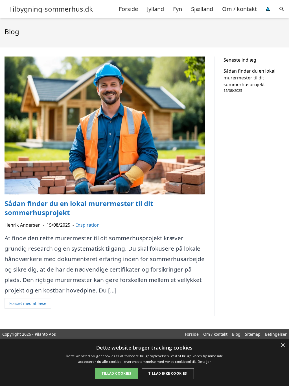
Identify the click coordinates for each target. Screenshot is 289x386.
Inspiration (88, 225)
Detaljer (204, 361)
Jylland (155, 9)
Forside (128, 9)
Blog (236, 334)
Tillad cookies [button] (116, 373)
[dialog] (144, 362)
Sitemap (252, 334)
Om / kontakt (239, 9)
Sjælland (202, 9)
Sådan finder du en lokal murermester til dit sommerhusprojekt (249, 78)
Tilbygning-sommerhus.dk (51, 9)
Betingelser (276, 334)
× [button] (283, 345)
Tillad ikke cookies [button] (167, 373)
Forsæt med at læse (27, 303)
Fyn (177, 9)
